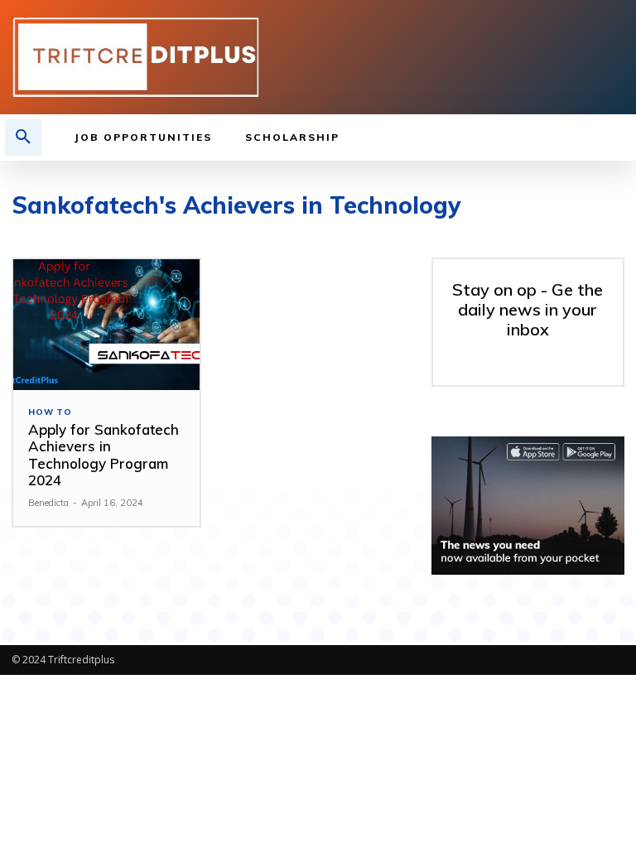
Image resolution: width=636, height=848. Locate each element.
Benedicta (48, 502)
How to (50, 412)
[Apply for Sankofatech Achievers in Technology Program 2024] (106, 324)
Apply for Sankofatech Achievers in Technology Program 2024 (103, 455)
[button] (23, 137)
